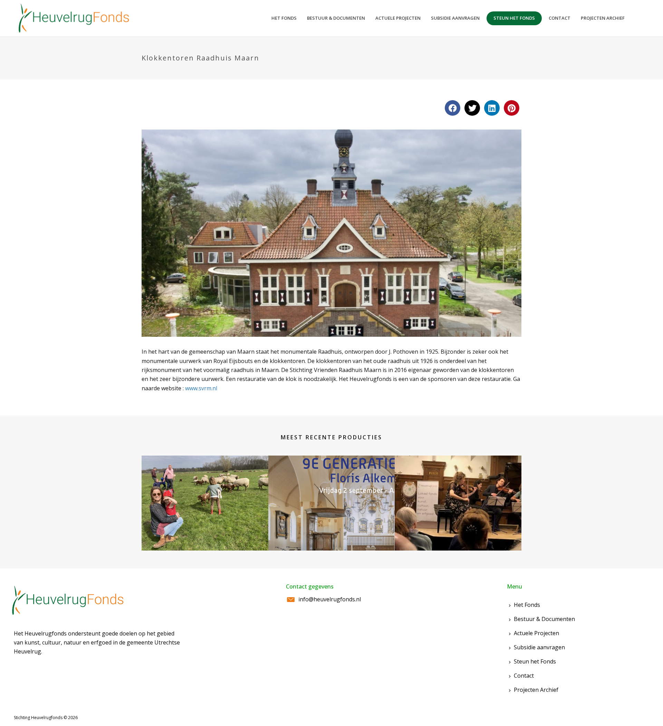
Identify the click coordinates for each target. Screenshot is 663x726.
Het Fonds (527, 605)
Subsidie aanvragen (539, 647)
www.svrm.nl (201, 388)
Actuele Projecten (536, 633)
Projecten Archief (536, 690)
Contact (524, 675)
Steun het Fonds (535, 661)
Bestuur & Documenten (544, 619)
